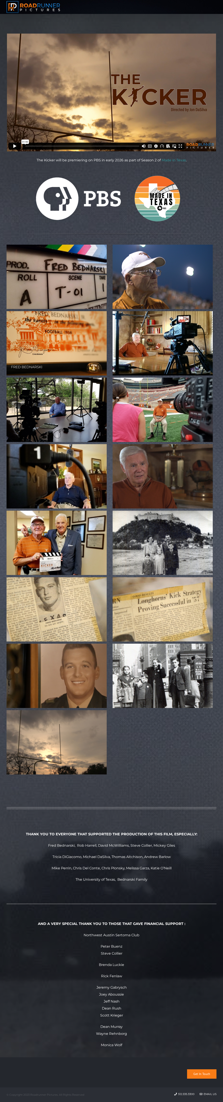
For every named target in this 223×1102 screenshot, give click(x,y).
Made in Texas (174, 160)
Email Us (209, 1094)
